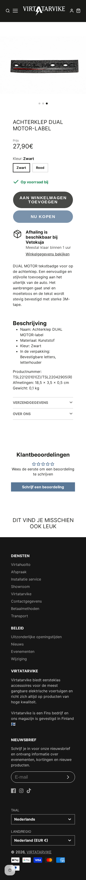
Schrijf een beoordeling (43, 487)
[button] (39, 103)
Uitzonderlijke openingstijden (36, 636)
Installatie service (26, 579)
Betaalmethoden (25, 608)
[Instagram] (21, 790)
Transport (19, 616)
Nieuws (17, 644)
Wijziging (19, 659)
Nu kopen (43, 216)
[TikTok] (28, 790)
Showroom (20, 586)
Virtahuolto (21, 564)
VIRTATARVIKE (39, 852)
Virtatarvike (21, 594)
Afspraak (19, 572)
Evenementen (22, 651)
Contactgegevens (26, 601)
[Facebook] (13, 790)
